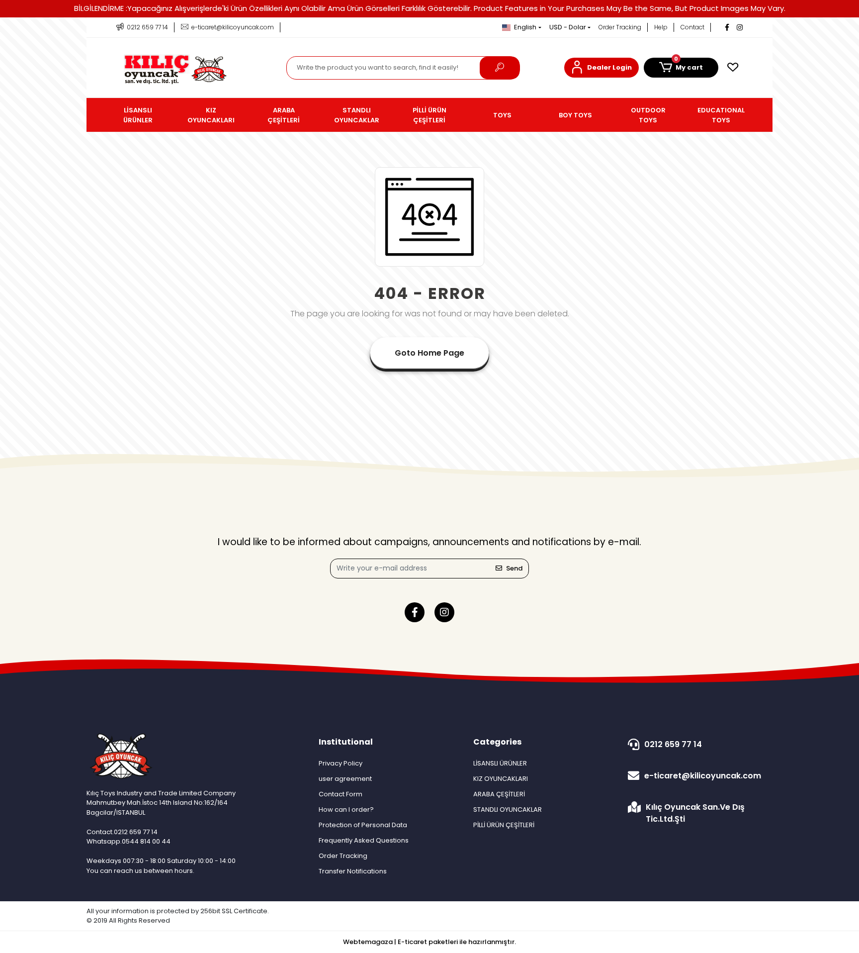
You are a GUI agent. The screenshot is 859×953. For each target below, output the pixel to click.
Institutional (346, 742)
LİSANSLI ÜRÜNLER (500, 763)
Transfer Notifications (353, 871)
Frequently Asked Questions (364, 840)
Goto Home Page (429, 353)
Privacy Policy (340, 763)
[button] (601, 68)
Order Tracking (620, 27)
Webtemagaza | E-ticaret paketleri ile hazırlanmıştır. (429, 942)
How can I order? (346, 809)
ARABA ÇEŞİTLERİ (499, 794)
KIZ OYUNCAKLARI (500, 778)
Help (661, 27)
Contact (692, 27)
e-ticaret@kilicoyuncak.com (702, 775)
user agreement (345, 778)
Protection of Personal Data (363, 825)
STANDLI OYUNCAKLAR (507, 809)
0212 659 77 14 (673, 744)
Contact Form (340, 794)
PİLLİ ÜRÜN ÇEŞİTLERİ (503, 825)
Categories (497, 742)
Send (514, 568)
